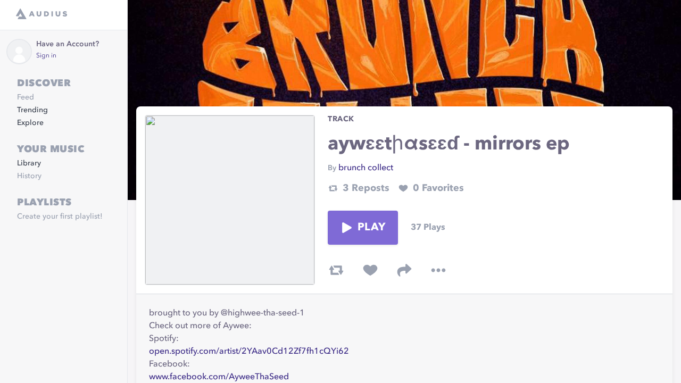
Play (371, 227)
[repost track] (336, 270)
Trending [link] (32, 110)
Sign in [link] (46, 56)
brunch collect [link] (365, 168)
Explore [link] (30, 123)
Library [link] (29, 163)
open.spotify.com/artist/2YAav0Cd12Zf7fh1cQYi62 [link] (249, 351)
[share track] (404, 270)
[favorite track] (370, 270)
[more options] (438, 270)
